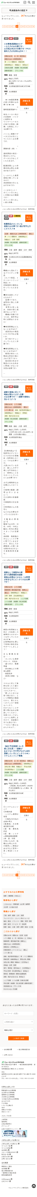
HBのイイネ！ (6, 1112)
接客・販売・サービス (11, 924)
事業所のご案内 (7, 1166)
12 (30, 26)
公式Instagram (6, 1179)
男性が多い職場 (25, 959)
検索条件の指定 (18, 10)
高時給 (6, 965)
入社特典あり (26, 968)
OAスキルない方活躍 (10, 989)
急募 (5, 896)
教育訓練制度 (6, 1175)
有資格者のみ (8, 986)
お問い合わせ (8, 1055)
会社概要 (7, 1049)
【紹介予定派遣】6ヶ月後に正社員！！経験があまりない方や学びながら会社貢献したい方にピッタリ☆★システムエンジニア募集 (17, 751)
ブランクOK (17, 986)
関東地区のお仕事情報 (9, 1090)
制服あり (18, 962)
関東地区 (16, 904)
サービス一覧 (6, 1146)
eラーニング (5, 1126)
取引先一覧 (5, 1154)
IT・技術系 (22, 924)
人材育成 (4, 1119)
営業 (30, 921)
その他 (31, 927)
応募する (26, 109)
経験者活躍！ (28, 983)
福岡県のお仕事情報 (8, 1094)
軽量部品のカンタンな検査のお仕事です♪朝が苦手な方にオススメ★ (17, 226)
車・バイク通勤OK (27, 956)
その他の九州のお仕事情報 (10, 1099)
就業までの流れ (7, 1109)
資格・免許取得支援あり (11, 956)
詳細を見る (26, 102)
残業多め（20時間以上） (11, 947)
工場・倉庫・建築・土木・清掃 (14, 915)
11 (26, 26)
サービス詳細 (6, 1148)
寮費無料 (12, 974)
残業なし (23, 941)
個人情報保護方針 (24, 1049)
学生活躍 (6, 983)
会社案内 (5, 1150)
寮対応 (6, 974)
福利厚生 (4, 1121)
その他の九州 (13, 907)
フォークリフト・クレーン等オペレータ (16, 918)
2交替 (21, 935)
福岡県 (27, 904)
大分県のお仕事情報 (8, 1097)
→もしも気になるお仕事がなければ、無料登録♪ (18, 209)
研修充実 (6, 959)
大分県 (6, 907)
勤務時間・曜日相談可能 (11, 941)
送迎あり (26, 971)
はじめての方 (6, 1101)
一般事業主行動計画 (8, 1173)
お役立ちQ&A (6, 1156)
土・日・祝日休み (17, 938)
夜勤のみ (15, 935)
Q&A (3, 1107)
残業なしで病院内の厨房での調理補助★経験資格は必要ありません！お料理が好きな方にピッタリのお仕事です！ (17, 577)
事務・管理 (24, 921)
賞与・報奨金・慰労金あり (12, 968)
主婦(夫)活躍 (24, 980)
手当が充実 (7, 971)
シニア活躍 (7, 980)
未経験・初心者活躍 (16, 983)
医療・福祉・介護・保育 (11, 927)
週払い (25, 950)
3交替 (26, 935)
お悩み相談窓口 (7, 1124)
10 (23, 26)
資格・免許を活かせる (11, 977)
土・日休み (28, 938)
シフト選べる (8, 953)
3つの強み (5, 1103)
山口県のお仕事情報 (8, 1092)
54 (33, 26)
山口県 (22, 904)
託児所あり (25, 962)
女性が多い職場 (9, 962)
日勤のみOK (7, 935)
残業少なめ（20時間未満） (12, 944)
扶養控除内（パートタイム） (13, 950)
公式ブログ (5, 1181)
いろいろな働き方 (7, 1105)
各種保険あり (14, 959)
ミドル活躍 (15, 980)
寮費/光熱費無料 (21, 974)
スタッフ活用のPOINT (9, 1152)
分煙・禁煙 (12, 965)
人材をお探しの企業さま (10, 1144)
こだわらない (8, 904)
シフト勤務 (7, 938)
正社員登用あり (17, 971)
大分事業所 (13, 92)
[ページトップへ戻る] (34, 1186)
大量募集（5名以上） (14, 896)
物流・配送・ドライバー (11, 921)
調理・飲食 (24, 927)
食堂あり (22, 977)
